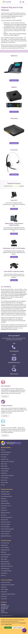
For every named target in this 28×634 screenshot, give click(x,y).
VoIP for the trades (5, 533)
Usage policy (3, 587)
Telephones (14, 55)
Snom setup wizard (5, 568)
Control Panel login (5, 542)
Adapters (14, 87)
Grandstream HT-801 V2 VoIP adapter (14, 248)
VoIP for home (4, 480)
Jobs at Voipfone (4, 470)
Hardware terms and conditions (7, 584)
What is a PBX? (4, 466)
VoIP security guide (5, 468)
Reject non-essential (17, 627)
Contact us (3, 575)
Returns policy (4, 591)
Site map (3, 484)
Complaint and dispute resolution (8, 594)
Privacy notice (4, 596)
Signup (3, 425)
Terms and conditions (5, 582)
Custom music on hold (6, 505)
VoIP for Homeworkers (6, 531)
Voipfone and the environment (7, 461)
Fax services (3, 515)
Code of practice (4, 589)
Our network (3, 456)
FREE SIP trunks (4, 501)
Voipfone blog (4, 473)
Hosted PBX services (5, 494)
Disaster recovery (4, 459)
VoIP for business (4, 477)
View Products (14, 80)
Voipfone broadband (5, 503)
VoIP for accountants (5, 524)
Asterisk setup (4, 573)
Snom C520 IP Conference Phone (14, 271)
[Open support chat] (24, 630)
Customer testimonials (6, 452)
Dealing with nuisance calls (6, 566)
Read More (14, 209)
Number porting (4, 519)
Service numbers (4, 556)
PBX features (4, 498)
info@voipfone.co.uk (8, 615)
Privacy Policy (8, 624)
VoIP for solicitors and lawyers (7, 528)
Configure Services (6, 405)
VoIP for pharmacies (5, 526)
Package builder (4, 545)
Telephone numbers (5, 491)
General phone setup (5, 563)
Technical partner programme (7, 475)
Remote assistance (5, 561)
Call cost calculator (5, 547)
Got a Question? (5, 386)
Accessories (14, 150)
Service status (4, 559)
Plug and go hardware (5, 554)
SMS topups (3, 552)
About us (3, 449)
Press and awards (5, 454)
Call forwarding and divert (6, 496)
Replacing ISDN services (6, 535)
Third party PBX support (6, 570)
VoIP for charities (4, 482)
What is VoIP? (4, 463)
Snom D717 (14, 200)
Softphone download (5, 512)
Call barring (3, 508)
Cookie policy (4, 598)
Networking (14, 118)
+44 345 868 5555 (14, 351)
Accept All (8, 627)
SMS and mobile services (6, 517)
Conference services (5, 522)
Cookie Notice (22, 622)
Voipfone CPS (4, 510)
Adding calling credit (5, 549)
